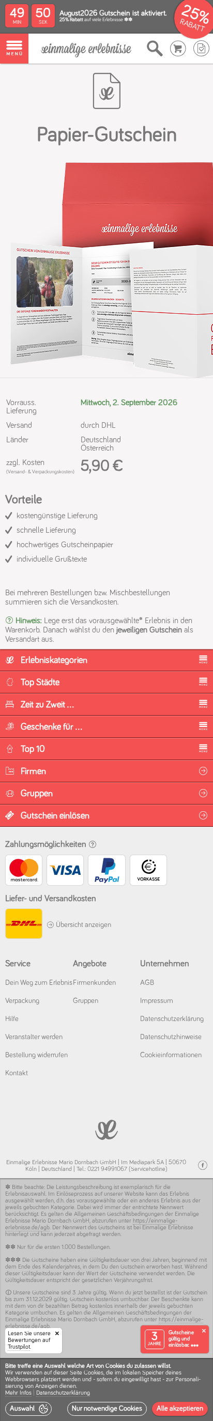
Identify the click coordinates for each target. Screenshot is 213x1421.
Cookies (93, 1373)
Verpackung (22, 1001)
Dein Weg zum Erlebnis (38, 982)
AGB (147, 982)
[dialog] (106, 1389)
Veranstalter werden (34, 1037)
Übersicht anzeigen (82, 925)
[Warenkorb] (178, 48)
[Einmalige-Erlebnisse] (86, 48)
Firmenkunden (94, 982)
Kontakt (16, 1073)
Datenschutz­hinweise (171, 1037)
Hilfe (12, 1019)
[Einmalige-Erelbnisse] (106, 1128)
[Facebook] (202, 1165)
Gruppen (85, 1001)
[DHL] (23, 925)
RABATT (192, 26)
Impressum (156, 1001)
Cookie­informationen (171, 1055)
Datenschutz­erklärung (172, 1019)
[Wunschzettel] (201, 48)
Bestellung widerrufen (36, 1055)
